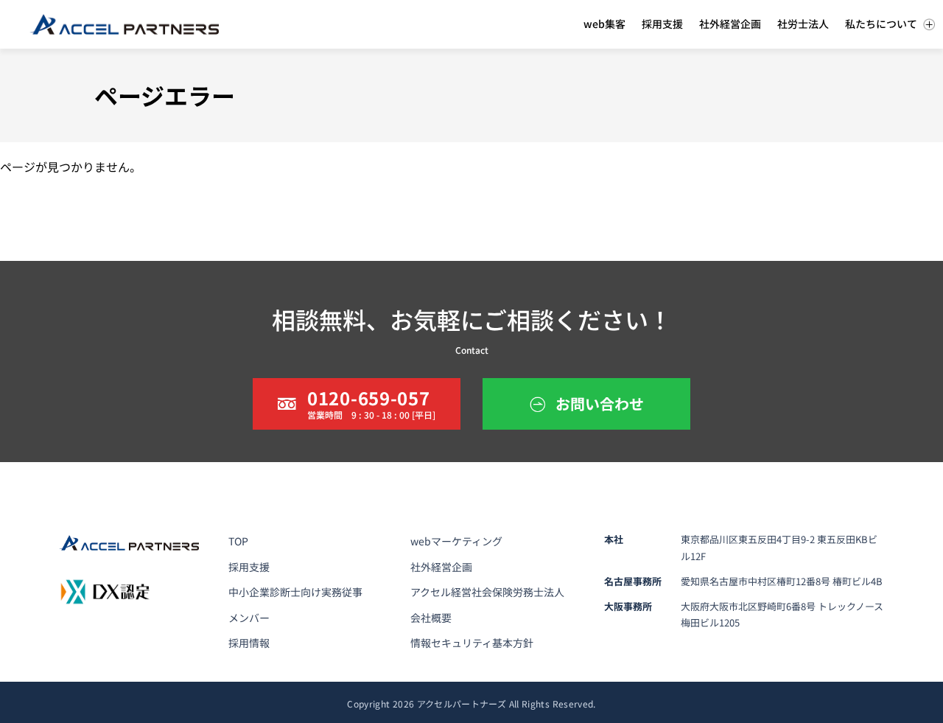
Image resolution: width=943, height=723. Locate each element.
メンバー (249, 617)
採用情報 (249, 642)
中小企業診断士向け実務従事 (295, 591)
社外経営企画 (441, 566)
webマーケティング (456, 541)
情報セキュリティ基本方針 (471, 642)
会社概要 (431, 617)
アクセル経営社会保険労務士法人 (487, 591)
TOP (238, 541)
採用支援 (249, 566)
